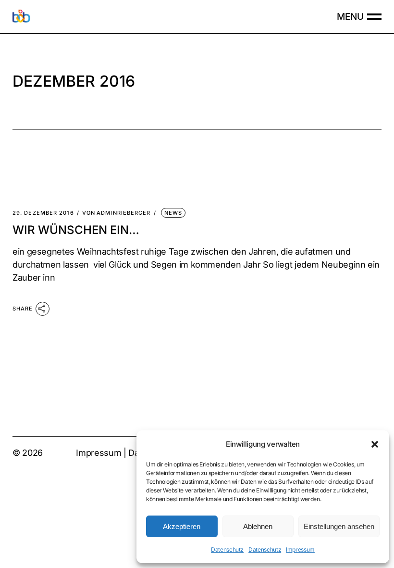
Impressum (300, 549)
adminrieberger (116, 213)
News (173, 212)
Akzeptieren (181, 526)
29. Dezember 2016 (43, 213)
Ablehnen (257, 526)
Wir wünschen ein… (75, 230)
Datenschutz (227, 549)
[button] (375, 444)
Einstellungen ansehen (339, 526)
